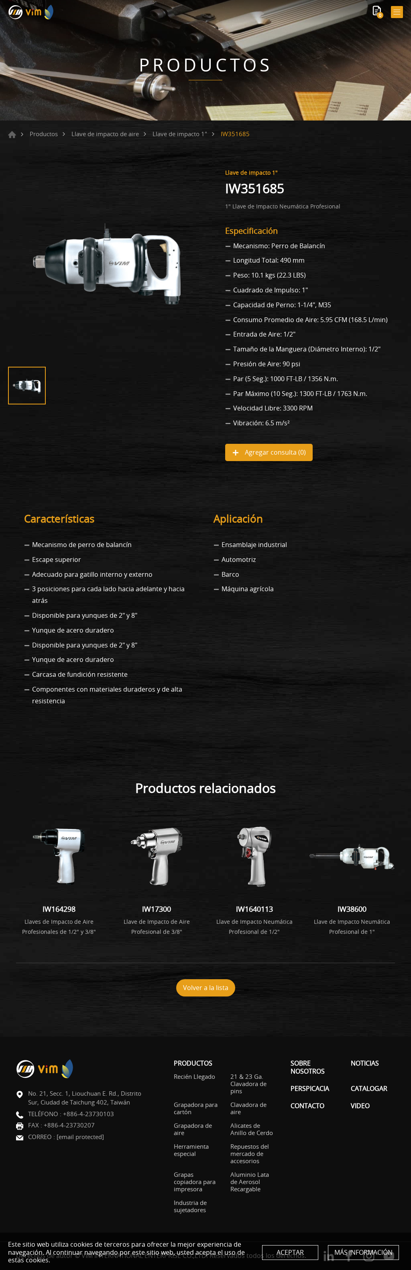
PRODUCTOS (193, 1063)
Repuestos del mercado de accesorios (249, 1153)
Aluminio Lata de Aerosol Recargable (249, 1181)
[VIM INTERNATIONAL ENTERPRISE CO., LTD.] (31, 12)
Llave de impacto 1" (180, 134)
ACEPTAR (290, 1252)
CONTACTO (307, 1106)
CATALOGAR (369, 1088)
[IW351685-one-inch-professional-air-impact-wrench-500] (107, 264)
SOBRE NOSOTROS (308, 1067)
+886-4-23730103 (88, 1114)
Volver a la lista (205, 987)
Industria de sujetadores (190, 1206)
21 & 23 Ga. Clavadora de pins (248, 1083)
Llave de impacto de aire (105, 134)
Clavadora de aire (248, 1108)
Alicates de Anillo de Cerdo (251, 1129)
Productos (44, 134)
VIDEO (360, 1106)
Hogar (12, 135)
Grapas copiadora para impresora (195, 1181)
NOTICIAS (365, 1063)
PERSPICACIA (310, 1088)
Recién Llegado (194, 1076)
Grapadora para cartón (196, 1108)
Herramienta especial (191, 1150)
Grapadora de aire (193, 1129)
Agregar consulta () (274, 452)
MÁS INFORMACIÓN (363, 1252)
